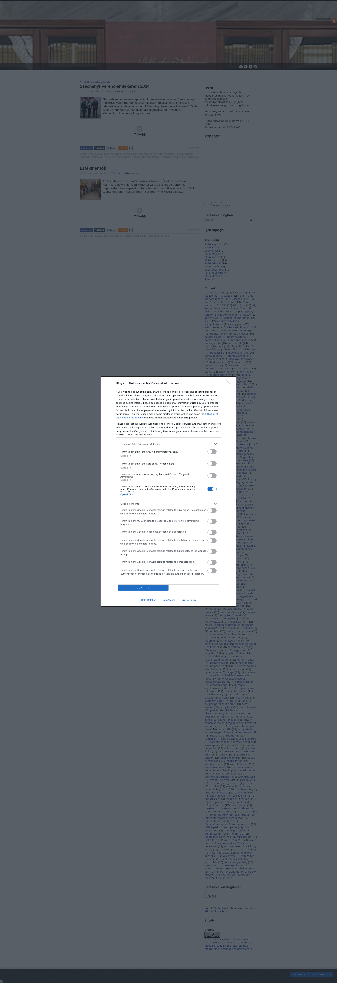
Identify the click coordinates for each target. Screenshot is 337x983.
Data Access (168, 599)
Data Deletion (148, 599)
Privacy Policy (188, 599)
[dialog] (168, 491)
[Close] (229, 383)
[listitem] (168, 444)
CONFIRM (143, 587)
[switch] (212, 451)
